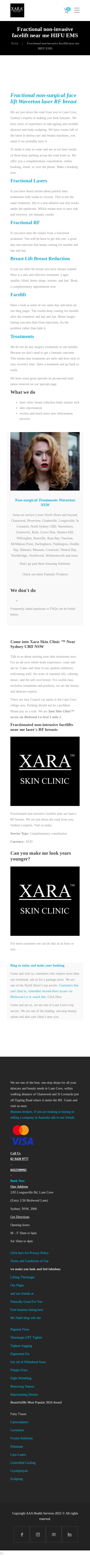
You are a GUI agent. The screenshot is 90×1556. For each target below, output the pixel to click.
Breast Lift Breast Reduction (40, 258)
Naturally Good (21, 1301)
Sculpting (16, 1479)
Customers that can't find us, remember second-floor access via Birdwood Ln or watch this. (44, 991)
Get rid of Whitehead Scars (28, 1362)
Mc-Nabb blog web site (25, 1318)
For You (37, 1301)
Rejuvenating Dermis (24, 1394)
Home (14, 43)
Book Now (17, 1181)
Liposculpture (19, 1422)
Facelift (18, 294)
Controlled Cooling (23, 1462)
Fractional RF (25, 222)
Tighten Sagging (21, 1346)
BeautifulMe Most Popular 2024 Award (36, 1402)
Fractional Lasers (28, 180)
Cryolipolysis (19, 1471)
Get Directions (19, 1217)
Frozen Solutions (21, 1438)
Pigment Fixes (19, 1329)
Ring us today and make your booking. (37, 965)
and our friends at (21, 1293)
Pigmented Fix (20, 1354)
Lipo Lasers (18, 1454)
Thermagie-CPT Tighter (26, 1337)
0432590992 (18, 1170)
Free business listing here (26, 1310)
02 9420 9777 (19, 1159)
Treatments (22, 336)
